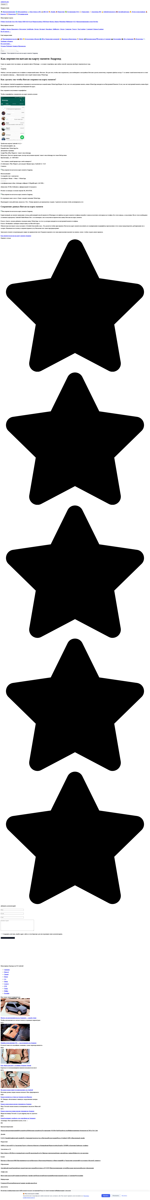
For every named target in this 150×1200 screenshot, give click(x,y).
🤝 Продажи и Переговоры (68, 39)
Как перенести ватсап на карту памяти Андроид (16, 236)
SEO (27, 21)
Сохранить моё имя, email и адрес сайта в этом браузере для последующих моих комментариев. (32, 934)
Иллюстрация (52, 1138)
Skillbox (3, 29)
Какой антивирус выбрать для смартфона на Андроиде (18, 1118)
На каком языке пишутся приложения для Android (17, 1090)
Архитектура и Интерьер (40, 1138)
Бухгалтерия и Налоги (86, 1160)
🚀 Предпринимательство (9, 39)
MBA (15, 1160)
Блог (35, 1183)
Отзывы (3, 46)
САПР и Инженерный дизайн (75, 1138)
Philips (6, 991)
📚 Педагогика (138, 39)
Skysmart (42, 29)
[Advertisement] (53, 952)
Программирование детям (84, 21)
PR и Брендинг (71, 1145)
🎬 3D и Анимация (127, 39)
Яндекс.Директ (54, 21)
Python (3, 21)
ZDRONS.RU (5, 2)
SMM (24, 21)
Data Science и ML (6, 1153)
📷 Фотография (116, 39)
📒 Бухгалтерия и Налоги (31, 39)
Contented (89, 29)
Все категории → (6, 43)
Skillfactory (56, 29)
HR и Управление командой (70, 1160)
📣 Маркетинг (60, 12)
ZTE (5, 986)
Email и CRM (62, 1145)
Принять (105, 1195)
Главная (3, 53)
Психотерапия (47, 1175)
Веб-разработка (22, 1130)
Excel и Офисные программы (46, 1153)
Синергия (68, 29)
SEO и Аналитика (16, 1145)
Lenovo (6, 984)
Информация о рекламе (63, 1190)
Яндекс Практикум (12, 29)
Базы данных (69, 1153)
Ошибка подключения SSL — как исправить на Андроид (18, 1043)
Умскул (74, 29)
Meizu (6, 981)
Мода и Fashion (61, 1138)
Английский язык (6, 1168)
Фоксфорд (48, 29)
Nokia (6, 988)
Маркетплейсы (53, 1145)
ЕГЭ (74, 21)
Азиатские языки (29, 1168)
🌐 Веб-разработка (21, 12)
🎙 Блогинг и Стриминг (104, 39)
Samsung (7, 969)
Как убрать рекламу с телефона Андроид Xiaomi (16, 1065)
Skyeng (36, 29)
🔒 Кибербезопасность (109, 12)
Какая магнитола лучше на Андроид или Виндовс (16, 1097)
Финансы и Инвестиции (53, 1160)
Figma (20, 21)
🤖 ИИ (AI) (44, 12)
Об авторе (10, 1183)
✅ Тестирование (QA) (72, 12)
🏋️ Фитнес (80, 39)
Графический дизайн (16, 1138)
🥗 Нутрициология (22, 14)
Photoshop (62, 21)
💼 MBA (20, 39)
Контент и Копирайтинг (41, 1145)
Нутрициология (18, 1175)
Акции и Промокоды (19, 46)
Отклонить (116, 1195)
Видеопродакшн (57, 1175)
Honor (6, 976)
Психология (39, 1175)
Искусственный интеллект (20, 1153)
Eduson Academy (98, 29)
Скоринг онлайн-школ (27, 1183)
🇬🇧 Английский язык (122, 12)
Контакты (16, 1183)
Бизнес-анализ (60, 1153)
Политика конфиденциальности (11, 1190)
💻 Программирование (8, 12)
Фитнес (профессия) (29, 1175)
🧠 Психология (11, 14)
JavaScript (8, 21)
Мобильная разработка (34, 1130)
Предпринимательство (24, 1160)
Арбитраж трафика (82, 1145)
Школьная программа (74, 1168)
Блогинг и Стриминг (68, 1175)
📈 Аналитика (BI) (95, 12)
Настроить (124, 1195)
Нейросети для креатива (80, 1153)
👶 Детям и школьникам (137, 12)
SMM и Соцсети (6, 1145)
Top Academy (81, 29)
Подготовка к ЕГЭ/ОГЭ (42, 1168)
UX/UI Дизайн (5, 1138)
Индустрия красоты (7, 1175)
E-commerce (97, 1160)
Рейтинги (9, 46)
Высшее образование (87, 1168)
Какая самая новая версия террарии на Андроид (16, 1104)
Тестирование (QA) (48, 1130)
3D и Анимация (27, 1138)
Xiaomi (6, 974)
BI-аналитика (33, 1153)
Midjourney (69, 21)
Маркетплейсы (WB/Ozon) (41, 21)
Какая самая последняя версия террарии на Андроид (17, 1111)
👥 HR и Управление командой (49, 39)
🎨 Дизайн (52, 12)
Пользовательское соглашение (30, 1190)
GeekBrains (30, 29)
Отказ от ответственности (48, 1190)
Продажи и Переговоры (38, 1160)
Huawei (6, 972)
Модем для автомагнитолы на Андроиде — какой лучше (18, 1018)
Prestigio (6, 993)
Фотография (79, 1175)
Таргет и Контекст (28, 1145)
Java (13, 21)
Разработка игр (63, 1130)
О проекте (4, 1183)
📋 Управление (84, 12)
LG (5, 979)
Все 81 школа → (6, 31)
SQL (16, 21)
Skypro (62, 29)
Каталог (3, 4)
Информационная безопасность (78, 1130)
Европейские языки (18, 1168)
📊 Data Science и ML (34, 12)
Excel (30, 21)
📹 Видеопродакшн (90, 39)
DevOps (95, 21)
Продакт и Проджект (7, 1160)
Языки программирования (9, 1130)
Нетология (22, 29)
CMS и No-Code (93, 1130)
